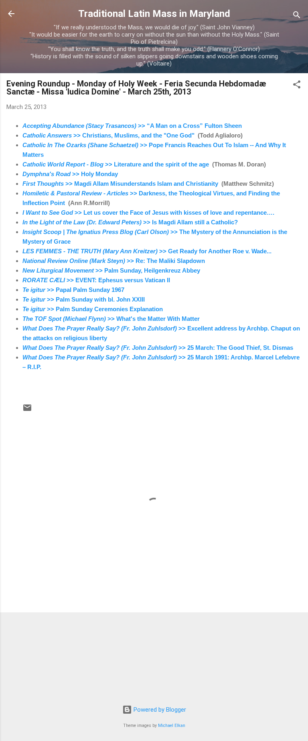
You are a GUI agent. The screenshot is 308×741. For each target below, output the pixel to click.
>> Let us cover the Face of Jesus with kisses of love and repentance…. (148, 212)
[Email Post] (27, 410)
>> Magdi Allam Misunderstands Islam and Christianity (120, 183)
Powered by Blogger (159, 709)
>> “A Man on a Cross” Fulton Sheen (132, 125)
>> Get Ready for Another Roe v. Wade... (147, 251)
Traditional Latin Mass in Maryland (154, 13)
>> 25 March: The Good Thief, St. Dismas (157, 347)
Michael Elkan (171, 725)
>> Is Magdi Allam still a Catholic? (130, 222)
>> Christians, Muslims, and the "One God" (108, 135)
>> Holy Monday (70, 173)
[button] (297, 86)
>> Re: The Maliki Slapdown (113, 260)
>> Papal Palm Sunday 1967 (73, 289)
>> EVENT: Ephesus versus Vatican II (96, 280)
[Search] (297, 16)
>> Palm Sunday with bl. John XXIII (83, 299)
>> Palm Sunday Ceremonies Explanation (92, 309)
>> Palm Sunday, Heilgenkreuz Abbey (111, 270)
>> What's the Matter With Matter (111, 318)
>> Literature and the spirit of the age (115, 164)
